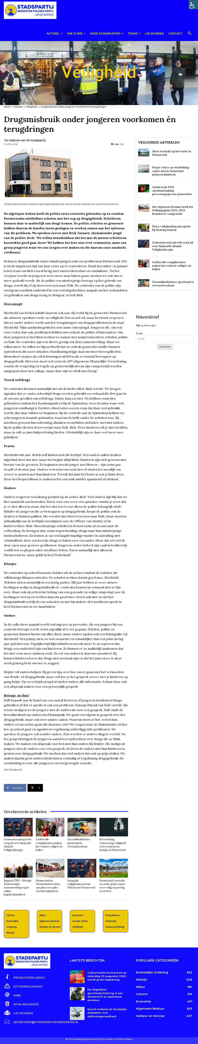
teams (133, 33)
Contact (175, 33)
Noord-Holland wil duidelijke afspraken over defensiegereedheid (107, 1013)
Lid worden (154, 33)
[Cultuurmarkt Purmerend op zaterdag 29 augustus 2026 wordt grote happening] (77, 976)
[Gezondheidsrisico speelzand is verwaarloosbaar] (81, 827)
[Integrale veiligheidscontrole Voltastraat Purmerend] (81, 868)
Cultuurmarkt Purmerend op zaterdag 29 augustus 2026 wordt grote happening (106, 976)
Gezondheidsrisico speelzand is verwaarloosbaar (78, 843)
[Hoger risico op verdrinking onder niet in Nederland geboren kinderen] (143, 169)
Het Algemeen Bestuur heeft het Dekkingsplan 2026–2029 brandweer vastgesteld (172, 210)
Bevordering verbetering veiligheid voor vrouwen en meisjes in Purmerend (112, 845)
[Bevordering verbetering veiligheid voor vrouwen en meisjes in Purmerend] (113, 827)
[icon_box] (24, 977)
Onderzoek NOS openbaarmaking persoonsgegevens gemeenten (172, 190)
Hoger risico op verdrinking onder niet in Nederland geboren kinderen (170, 171)
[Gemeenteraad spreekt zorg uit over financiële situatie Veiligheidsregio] (18, 827)
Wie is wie (74, 33)
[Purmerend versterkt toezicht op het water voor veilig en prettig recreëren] (113, 868)
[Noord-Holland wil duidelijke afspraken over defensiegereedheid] (77, 1013)
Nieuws (18, 106)
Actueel (53, 33)
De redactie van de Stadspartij (25, 140)
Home (7, 106)
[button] (189, 34)
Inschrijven (165, 346)
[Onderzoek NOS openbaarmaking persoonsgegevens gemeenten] (143, 188)
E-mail (139, 333)
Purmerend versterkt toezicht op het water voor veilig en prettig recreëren (112, 886)
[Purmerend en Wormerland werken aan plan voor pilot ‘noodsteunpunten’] (50, 868)
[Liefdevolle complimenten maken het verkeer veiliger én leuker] (50, 827)
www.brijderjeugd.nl (41, 682)
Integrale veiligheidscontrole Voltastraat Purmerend (81, 884)
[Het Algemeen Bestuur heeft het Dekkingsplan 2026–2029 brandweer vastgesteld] (143, 208)
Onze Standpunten (105, 33)
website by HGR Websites (118, 1039)
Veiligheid (31, 106)
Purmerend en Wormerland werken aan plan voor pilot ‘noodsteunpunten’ (48, 886)
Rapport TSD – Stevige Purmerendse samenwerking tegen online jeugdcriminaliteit (18, 887)
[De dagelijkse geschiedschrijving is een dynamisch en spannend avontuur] (77, 993)
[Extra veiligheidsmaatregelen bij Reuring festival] (143, 228)
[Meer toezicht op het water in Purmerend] (143, 153)
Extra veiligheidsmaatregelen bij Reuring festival (171, 228)
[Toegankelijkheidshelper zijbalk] (193, 4)
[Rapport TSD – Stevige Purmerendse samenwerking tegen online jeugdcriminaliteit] (18, 868)
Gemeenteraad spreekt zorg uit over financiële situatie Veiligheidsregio (172, 246)
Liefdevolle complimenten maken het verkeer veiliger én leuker (49, 845)
